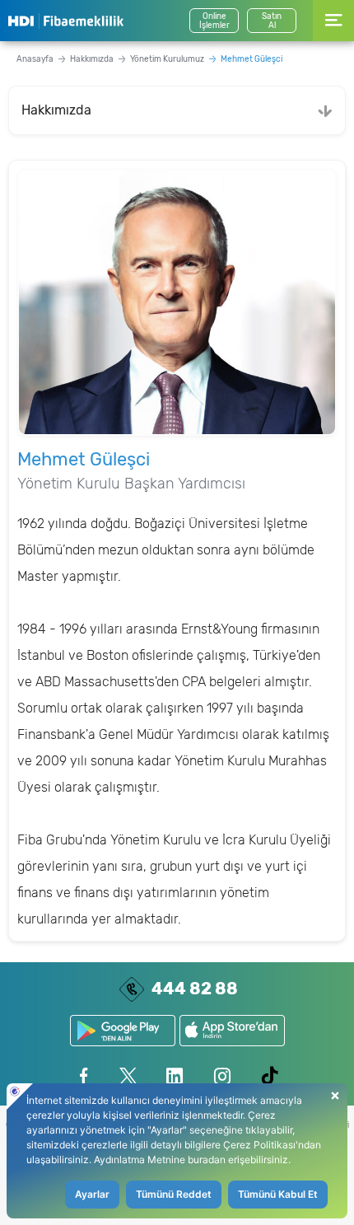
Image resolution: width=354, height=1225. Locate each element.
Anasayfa (35, 59)
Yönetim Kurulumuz (167, 59)
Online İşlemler (214, 21)
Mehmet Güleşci (251, 59)
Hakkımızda (92, 59)
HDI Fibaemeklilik (65, 20)
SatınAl (272, 21)
